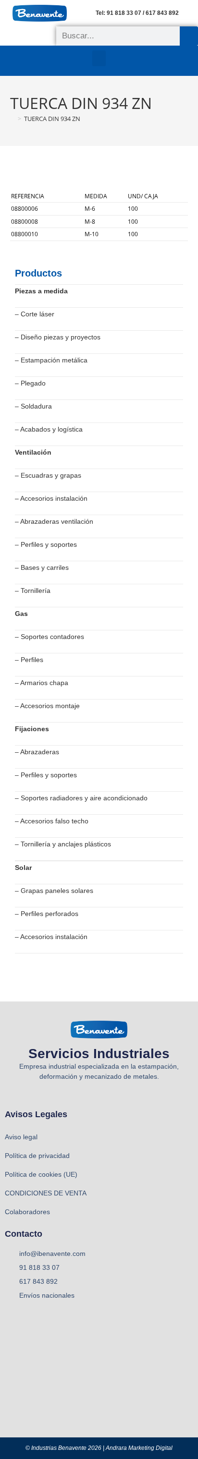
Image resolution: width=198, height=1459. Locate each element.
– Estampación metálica (51, 360)
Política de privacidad (37, 1155)
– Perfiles (29, 659)
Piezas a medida (41, 291)
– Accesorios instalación (51, 498)
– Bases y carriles (42, 567)
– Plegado (30, 383)
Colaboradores (27, 1212)
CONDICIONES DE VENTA (46, 1193)
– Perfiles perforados (46, 913)
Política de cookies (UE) (41, 1174)
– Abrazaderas (37, 752)
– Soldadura (33, 406)
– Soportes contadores (49, 636)
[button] (99, 58)
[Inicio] (12, 118)
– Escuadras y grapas (48, 475)
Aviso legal (21, 1137)
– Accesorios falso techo (51, 821)
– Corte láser (34, 314)
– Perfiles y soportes (46, 544)
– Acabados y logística (49, 429)
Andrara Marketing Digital (139, 1448)
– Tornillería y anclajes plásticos (63, 844)
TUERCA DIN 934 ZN (52, 118)
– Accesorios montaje (47, 706)
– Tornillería (32, 590)
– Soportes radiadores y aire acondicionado (81, 798)
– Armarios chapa (41, 683)
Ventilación (33, 452)
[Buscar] (189, 36)
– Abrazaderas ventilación (54, 521)
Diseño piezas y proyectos (60, 337)
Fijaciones (32, 729)
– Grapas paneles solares (54, 890)
